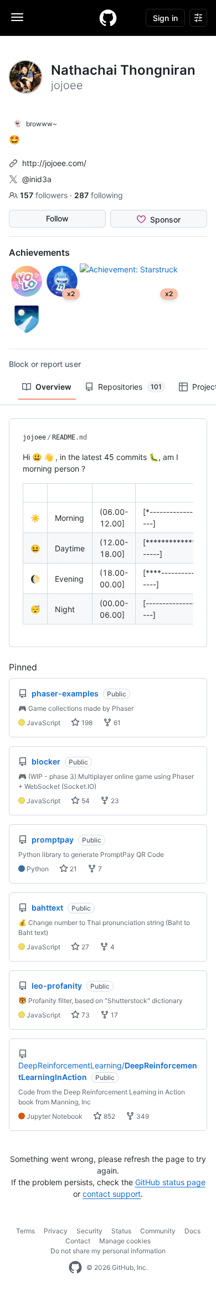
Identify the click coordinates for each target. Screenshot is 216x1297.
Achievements (39, 252)
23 (114, 801)
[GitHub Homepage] (75, 1267)
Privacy (56, 1231)
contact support (112, 1193)
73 (85, 1015)
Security (89, 1231)
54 (85, 801)
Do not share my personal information (108, 1251)
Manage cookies (125, 1241)
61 (116, 723)
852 (108, 1116)
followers (45, 195)
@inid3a (37, 179)
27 (84, 947)
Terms (25, 1231)
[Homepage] (108, 18)
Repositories (130, 386)
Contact (77, 1241)
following (98, 195)
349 (142, 1116)
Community (158, 1231)
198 (86, 723)
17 (113, 1015)
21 (72, 869)
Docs (192, 1231)
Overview (53, 386)
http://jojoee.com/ (54, 163)
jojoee (34, 437)
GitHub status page (170, 1182)
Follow (57, 218)
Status (121, 1231)
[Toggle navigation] (17, 17)
